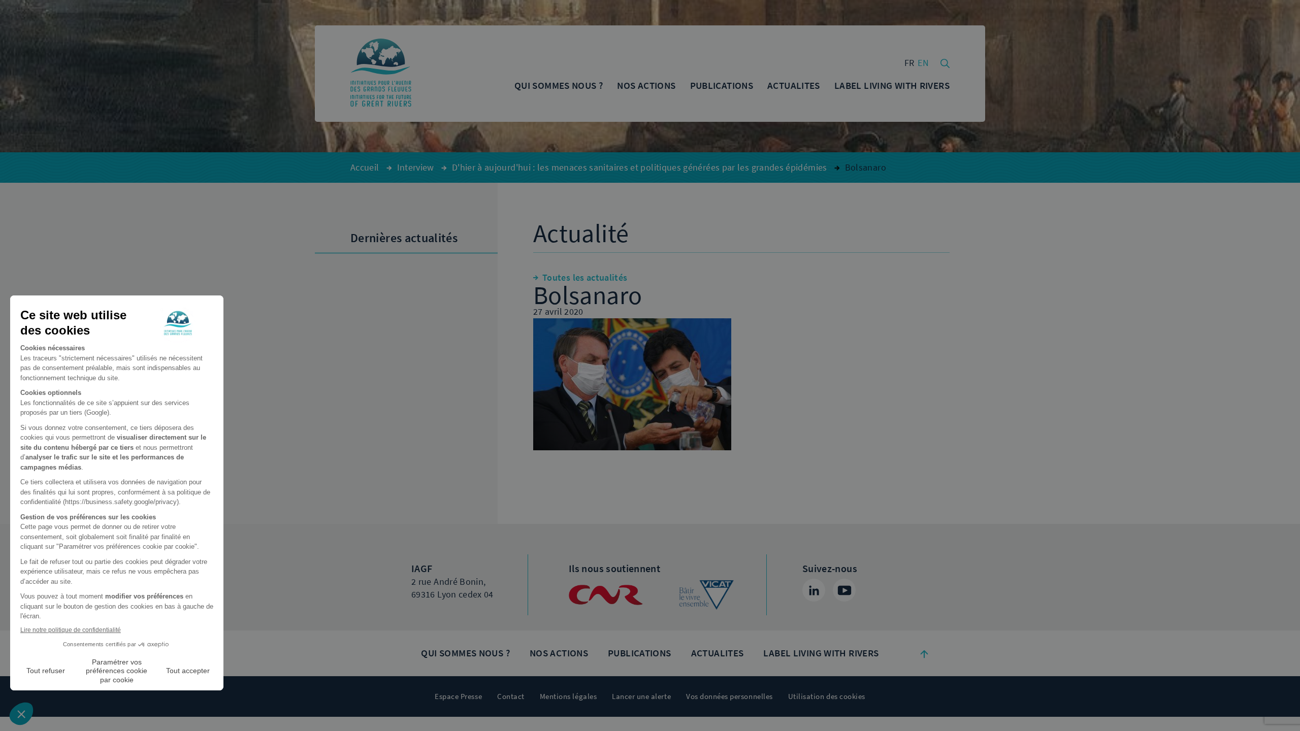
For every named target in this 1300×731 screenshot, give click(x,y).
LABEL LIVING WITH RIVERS (821, 653)
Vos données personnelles (729, 696)
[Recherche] (945, 62)
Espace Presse (458, 696)
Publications (639, 653)
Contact (511, 696)
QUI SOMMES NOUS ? (465, 653)
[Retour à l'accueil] (380, 73)
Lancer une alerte (641, 696)
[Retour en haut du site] (924, 653)
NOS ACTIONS (559, 653)
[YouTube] (844, 590)
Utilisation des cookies (826, 696)
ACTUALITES (717, 653)
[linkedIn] (813, 590)
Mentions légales (568, 696)
